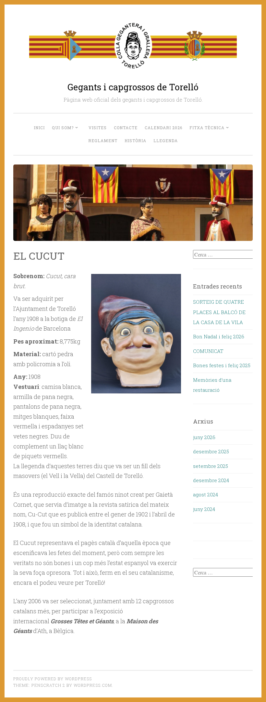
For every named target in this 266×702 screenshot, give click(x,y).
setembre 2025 (210, 466)
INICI (39, 127)
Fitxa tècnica (206, 127)
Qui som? (63, 127)
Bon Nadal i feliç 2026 (218, 336)
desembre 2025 (211, 451)
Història (135, 140)
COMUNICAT (208, 351)
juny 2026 (204, 437)
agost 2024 (205, 494)
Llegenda (165, 140)
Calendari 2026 (163, 127)
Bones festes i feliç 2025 (221, 365)
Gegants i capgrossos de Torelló (133, 87)
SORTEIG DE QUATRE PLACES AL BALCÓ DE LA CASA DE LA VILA (219, 312)
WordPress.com (93, 685)
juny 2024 (204, 509)
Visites (98, 127)
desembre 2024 (211, 480)
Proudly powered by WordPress (52, 678)
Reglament (102, 140)
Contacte (126, 127)
